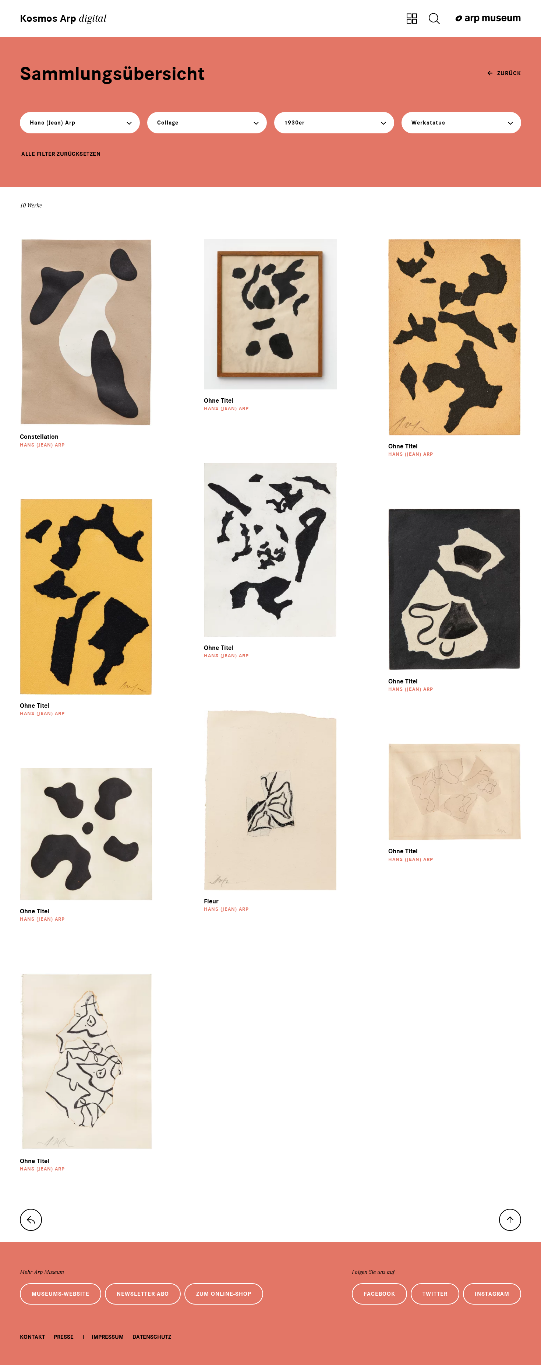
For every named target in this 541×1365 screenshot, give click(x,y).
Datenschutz (151, 1337)
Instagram (492, 1294)
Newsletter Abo (143, 1294)
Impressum (108, 1337)
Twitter (435, 1294)
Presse (64, 1337)
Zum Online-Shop (223, 1294)
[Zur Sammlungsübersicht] (411, 19)
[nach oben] (510, 1220)
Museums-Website (60, 1294)
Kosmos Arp (63, 18)
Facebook (379, 1294)
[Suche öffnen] (434, 19)
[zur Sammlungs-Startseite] (31, 1220)
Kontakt (32, 1337)
